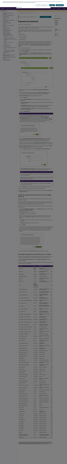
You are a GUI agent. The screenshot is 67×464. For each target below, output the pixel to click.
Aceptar (52, 5)
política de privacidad (30, 1)
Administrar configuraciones (42, 5)
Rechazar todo (59, 5)
